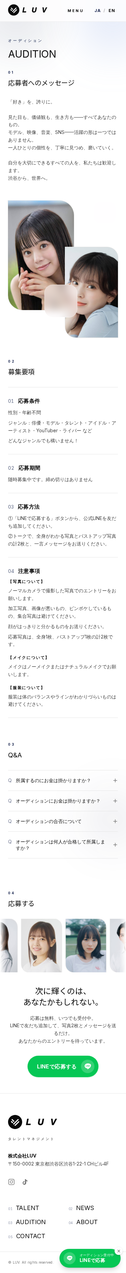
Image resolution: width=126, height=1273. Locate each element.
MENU (76, 10)
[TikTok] (25, 1182)
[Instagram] (11, 1182)
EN (112, 10)
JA (97, 10)
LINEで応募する (57, 1066)
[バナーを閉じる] (119, 1251)
